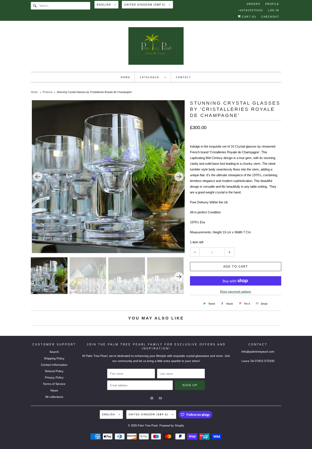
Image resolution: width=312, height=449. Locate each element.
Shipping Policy (54, 358)
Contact (183, 77)
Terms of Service (54, 384)
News (54, 390)
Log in (273, 10)
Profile (272, 4)
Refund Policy (54, 371)
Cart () (248, 16)
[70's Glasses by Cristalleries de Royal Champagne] (108, 176)
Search (54, 351)
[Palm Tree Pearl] (156, 47)
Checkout (270, 16)
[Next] (179, 176)
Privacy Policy (54, 377)
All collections (54, 396)
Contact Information (54, 364)
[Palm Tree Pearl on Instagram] (270, 32)
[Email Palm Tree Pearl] (277, 32)
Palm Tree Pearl (148, 425)
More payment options (235, 291)
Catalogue (151, 77)
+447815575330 (250, 10)
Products (47, 92)
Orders (253, 4)
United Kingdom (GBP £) (145, 4)
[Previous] (37, 176)
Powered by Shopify (171, 425)
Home (125, 77)
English (104, 4)
